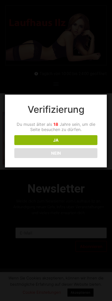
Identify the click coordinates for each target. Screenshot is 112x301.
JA (56, 140)
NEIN (56, 153)
